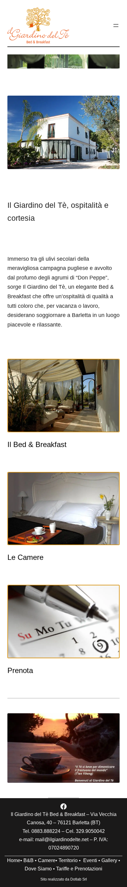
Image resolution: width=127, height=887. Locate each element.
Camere (46, 860)
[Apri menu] (116, 25)
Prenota (20, 670)
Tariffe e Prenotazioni (79, 868)
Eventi (90, 860)
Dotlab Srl (78, 879)
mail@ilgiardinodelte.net (61, 839)
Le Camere (25, 557)
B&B (28, 860)
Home (13, 860)
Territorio (68, 860)
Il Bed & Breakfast (37, 444)
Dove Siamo (38, 868)
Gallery (109, 860)
